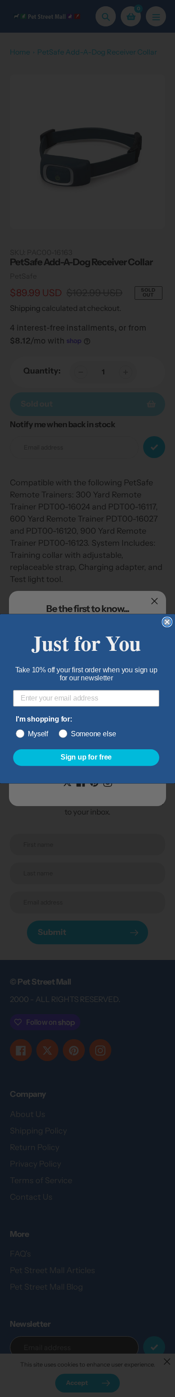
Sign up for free (86, 757)
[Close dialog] (167, 621)
